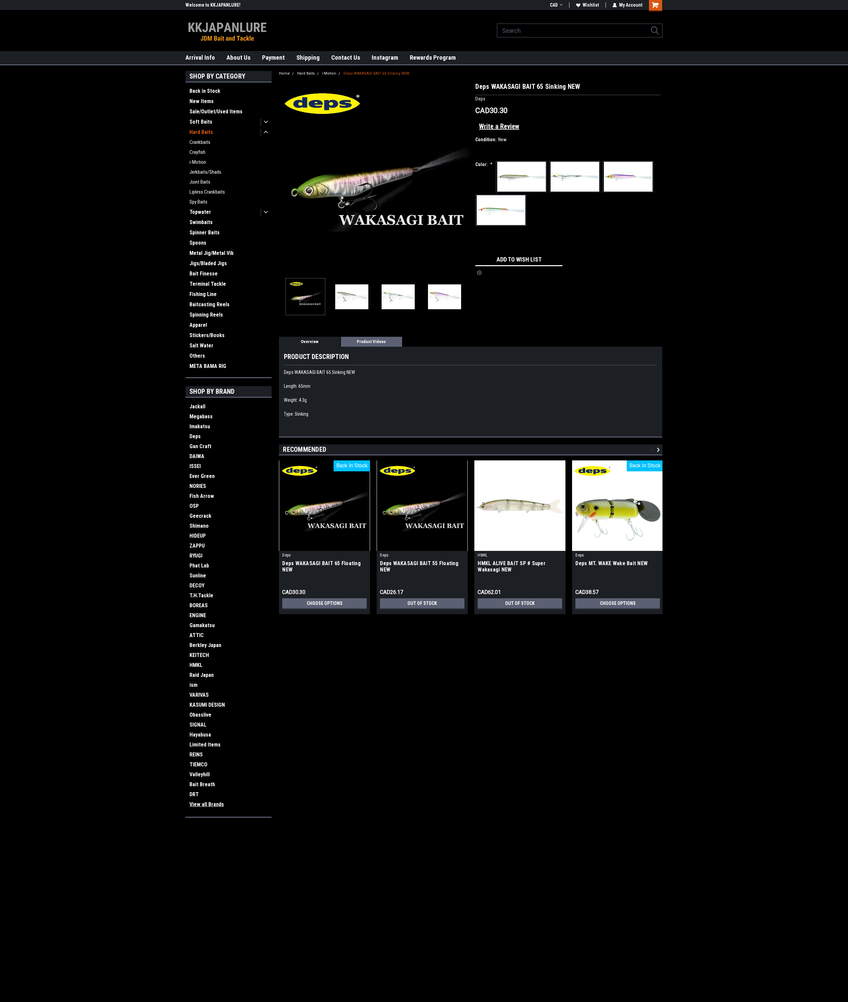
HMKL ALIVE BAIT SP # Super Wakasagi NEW (512, 566)
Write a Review (499, 126)
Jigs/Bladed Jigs (208, 263)
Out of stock (422, 603)
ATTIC (196, 635)
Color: (484, 164)
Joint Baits (199, 182)
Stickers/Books (207, 335)
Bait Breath (202, 784)
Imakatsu (199, 426)
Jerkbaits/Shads (205, 172)
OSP (194, 506)
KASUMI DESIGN (207, 705)
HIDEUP (197, 536)
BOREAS (198, 605)
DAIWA (196, 456)
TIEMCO (198, 764)
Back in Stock (204, 91)
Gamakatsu (202, 625)
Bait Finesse (203, 273)
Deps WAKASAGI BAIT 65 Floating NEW (321, 566)
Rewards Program (433, 57)
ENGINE (197, 615)
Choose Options (325, 603)
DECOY (196, 585)
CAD (554, 5)
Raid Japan (201, 675)
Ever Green (202, 476)
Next (463, 177)
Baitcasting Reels (209, 304)
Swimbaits (201, 222)
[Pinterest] (479, 272)
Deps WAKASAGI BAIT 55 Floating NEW (419, 566)
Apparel (198, 325)
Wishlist (591, 5)
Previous (285, 177)
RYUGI (195, 556)
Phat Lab (199, 565)
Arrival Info (200, 57)
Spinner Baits (204, 232)
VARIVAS (199, 695)
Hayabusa (200, 735)
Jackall (197, 406)
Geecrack (200, 516)
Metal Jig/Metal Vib (211, 253)
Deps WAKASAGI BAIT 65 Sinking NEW (376, 73)
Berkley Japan (205, 645)
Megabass (201, 416)
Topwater (200, 212)
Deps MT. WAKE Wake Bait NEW (611, 563)
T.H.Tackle (201, 595)
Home (284, 73)
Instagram (385, 57)
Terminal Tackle (207, 284)
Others (197, 356)
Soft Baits (200, 122)
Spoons (197, 243)
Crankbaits (199, 142)
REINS (196, 754)
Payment (273, 57)
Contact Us (345, 57)
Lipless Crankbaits (207, 192)
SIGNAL (197, 725)
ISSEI (195, 466)
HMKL (195, 665)
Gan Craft (200, 446)
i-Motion (197, 162)
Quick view (520, 546)
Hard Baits (201, 132)
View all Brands (206, 804)
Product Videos (371, 341)
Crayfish (197, 152)
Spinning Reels (206, 315)
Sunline (197, 575)
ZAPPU (197, 546)
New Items (201, 101)
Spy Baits (198, 202)
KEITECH (199, 655)
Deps (195, 436)
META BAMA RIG (207, 366)
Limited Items (205, 744)
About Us (238, 57)
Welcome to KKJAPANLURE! (213, 5)
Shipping (308, 57)
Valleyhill (199, 774)
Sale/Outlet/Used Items (215, 111)
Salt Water (201, 345)
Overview (309, 341)
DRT (194, 794)
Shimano (199, 526)
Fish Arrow (201, 496)
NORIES (197, 486)
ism (193, 685)
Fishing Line (203, 294)
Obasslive (200, 715)
